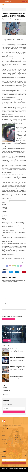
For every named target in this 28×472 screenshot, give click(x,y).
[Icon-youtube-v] (7, 428)
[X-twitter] (5, 428)
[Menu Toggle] (17, 4)
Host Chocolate (24, 468)
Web (3, 308)
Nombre (4, 298)
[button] (4, 272)
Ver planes (7, 340)
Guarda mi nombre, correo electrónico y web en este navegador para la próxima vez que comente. (13, 315)
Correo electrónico (6, 303)
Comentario (4, 283)
